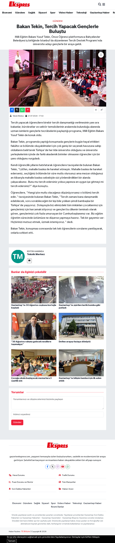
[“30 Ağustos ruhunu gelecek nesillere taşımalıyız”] (33, 326)
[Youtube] (62, 466)
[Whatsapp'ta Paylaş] (22, 110)
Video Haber (66, 12)
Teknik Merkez (18, 116)
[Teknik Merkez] (18, 256)
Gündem (20, 12)
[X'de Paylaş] (17, 110)
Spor (52, 12)
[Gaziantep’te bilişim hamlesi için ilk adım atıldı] (81, 362)
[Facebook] (47, 466)
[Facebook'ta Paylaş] (12, 110)
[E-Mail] (29, 260)
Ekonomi (7, 12)
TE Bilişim (25, 532)
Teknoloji (81, 12)
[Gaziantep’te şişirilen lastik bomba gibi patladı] (81, 289)
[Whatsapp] (67, 466)
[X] (52, 466)
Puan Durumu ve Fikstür (22, 482)
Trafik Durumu (68, 475)
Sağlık (31, 12)
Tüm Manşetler (69, 482)
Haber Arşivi (67, 489)
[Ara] (99, 4)
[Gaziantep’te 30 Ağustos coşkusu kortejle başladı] (33, 289)
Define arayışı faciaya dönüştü (74, 342)
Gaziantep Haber (100, 12)
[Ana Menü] (103, 4)
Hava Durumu (19, 475)
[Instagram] (57, 466)
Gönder (17, 422)
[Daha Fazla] (27, 110)
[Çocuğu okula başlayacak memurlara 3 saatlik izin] (33, 362)
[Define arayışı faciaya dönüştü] (81, 326)
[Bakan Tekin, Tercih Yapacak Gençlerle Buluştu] (57, 78)
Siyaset (42, 12)
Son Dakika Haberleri (21, 489)
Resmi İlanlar (57, 507)
